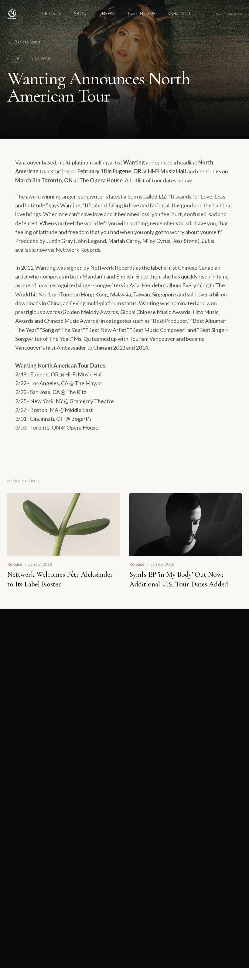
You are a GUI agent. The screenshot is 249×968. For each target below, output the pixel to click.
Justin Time (141, 13)
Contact (179, 13)
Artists (51, 13)
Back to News (28, 41)
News (108, 13)
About (81, 13)
